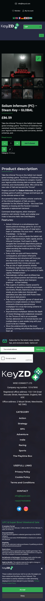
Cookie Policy (22, 477)
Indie (22, 440)
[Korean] (28, 18)
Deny (22, 596)
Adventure (22, 434)
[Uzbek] (31, 18)
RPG (22, 429)
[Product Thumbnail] (38, 58)
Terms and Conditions (22, 482)
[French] (19, 18)
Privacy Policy (22, 471)
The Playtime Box (22, 456)
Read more (7, 137)
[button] (42, 568)
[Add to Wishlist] (4, 149)
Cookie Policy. (11, 583)
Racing (22, 445)
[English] (16, 18)
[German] (22, 18)
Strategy (12, 153)
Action (22, 418)
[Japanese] (25, 18)
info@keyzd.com (22, 496)
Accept (22, 590)
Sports (22, 450)
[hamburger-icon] (41, 35)
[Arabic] (14, 18)
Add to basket (30, 143)
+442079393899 (22, 501)
